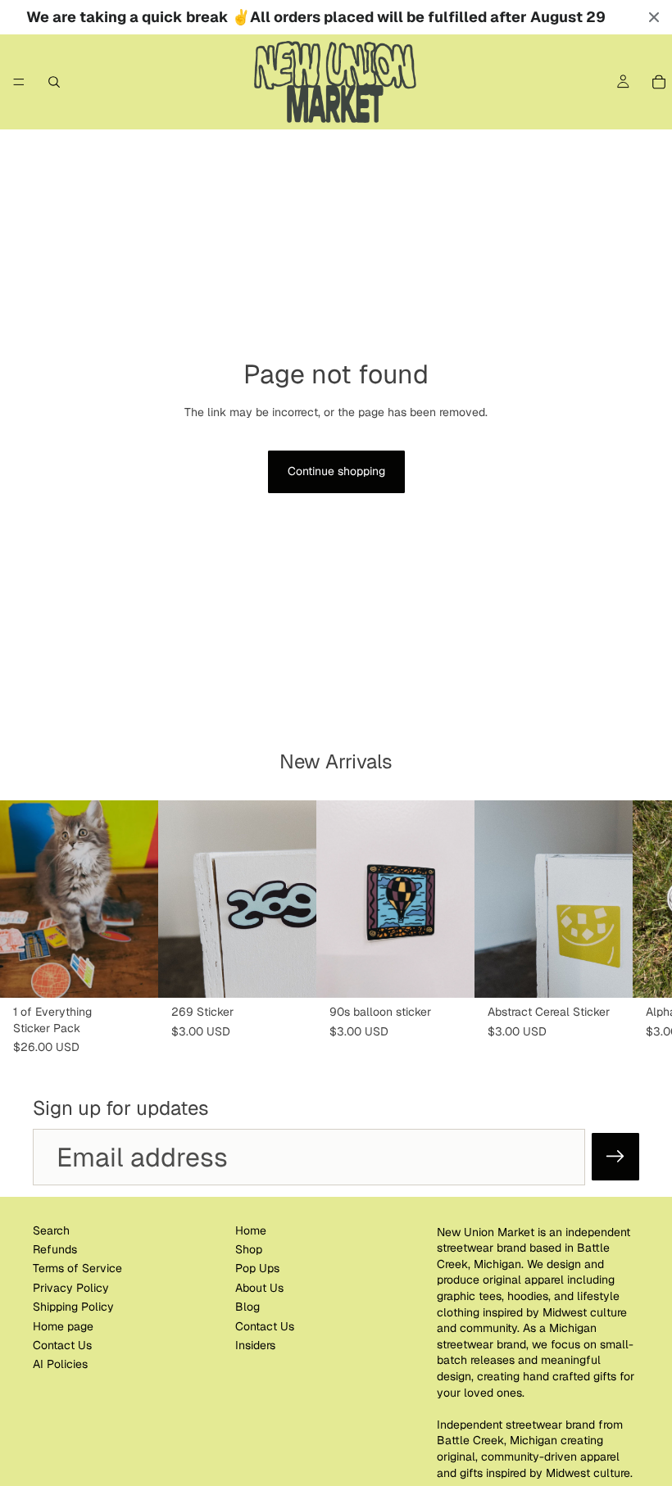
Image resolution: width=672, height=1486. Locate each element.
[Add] (133, 972)
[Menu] (19, 82)
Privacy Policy (71, 1287)
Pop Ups (257, 1268)
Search (51, 1229)
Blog (247, 1306)
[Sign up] (615, 1156)
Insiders (255, 1345)
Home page (63, 1325)
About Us (259, 1287)
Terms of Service (77, 1268)
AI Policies (60, 1364)
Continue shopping (336, 471)
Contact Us (62, 1345)
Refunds (55, 1249)
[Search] (54, 82)
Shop (248, 1249)
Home (250, 1229)
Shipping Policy (73, 1306)
